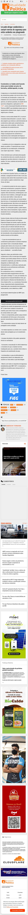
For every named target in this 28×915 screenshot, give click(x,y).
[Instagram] (1, 1)
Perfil (8, 892)
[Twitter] (7, 1)
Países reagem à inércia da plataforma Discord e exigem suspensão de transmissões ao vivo (13, 562)
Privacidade (20, 892)
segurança (6, 24)
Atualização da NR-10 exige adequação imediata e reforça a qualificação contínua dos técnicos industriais (14, 581)
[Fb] (9, 1)
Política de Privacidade (12, 907)
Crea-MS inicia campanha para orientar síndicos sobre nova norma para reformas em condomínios (13, 73)
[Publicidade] (14, 301)
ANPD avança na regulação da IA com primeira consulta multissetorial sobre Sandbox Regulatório (12, 553)
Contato (8, 897)
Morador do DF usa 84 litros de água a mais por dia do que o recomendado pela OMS (14, 470)
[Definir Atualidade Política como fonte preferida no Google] (14, 43)
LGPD (20, 895)
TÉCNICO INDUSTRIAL (6, 523)
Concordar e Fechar (17, 910)
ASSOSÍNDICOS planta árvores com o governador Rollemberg (12, 68)
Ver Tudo (24, 523)
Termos (7, 895)
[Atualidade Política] (14, 10)
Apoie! (20, 897)
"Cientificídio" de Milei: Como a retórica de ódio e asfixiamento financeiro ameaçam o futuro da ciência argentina (13, 572)
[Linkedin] (4, 1)
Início (2, 24)
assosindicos (12, 24)
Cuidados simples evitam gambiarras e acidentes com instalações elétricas (12, 64)
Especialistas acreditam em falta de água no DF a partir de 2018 (14, 457)
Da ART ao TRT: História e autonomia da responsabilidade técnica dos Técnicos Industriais (13, 533)
